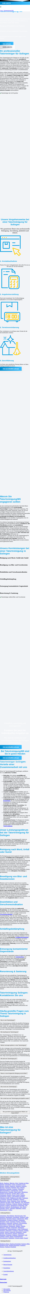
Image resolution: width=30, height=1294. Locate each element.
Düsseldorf (8, 1184)
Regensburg (3, 1201)
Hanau (7, 1208)
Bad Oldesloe (10, 1215)
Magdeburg (25, 1192)
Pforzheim (26, 1202)
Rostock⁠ (9, 1195)
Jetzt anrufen (6, 1289)
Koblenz (7, 1205)
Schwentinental (4, 1226)
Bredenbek (19, 1232)
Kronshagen (19, 1224)
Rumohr (15, 1233)
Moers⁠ (24, 1207)
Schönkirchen (3, 1229)
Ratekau (18, 1221)
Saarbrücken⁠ (3, 1196)
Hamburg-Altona (4, 1244)
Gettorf (24, 1232)
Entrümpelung (20, 957)
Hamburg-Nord (4, 1245)
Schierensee (21, 1233)
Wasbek (26, 1230)
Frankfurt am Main (23, 1183)
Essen (23, 1184)
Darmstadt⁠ (9, 1199)
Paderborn (13, 1201)
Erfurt (22, 1193)
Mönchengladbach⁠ (5, 1190)
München (12, 1183)
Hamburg (6, 1183)
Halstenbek (3, 1218)
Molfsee (18, 1226)
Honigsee (21, 1230)
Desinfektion (6, 800)
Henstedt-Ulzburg (11, 1218)
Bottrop (20, 1204)
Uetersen (9, 1224)
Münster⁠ (22, 1187)
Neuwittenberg (4, 1238)
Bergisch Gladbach (5, 1207)
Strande (2, 1233)
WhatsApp (6, 1292)
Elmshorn (22, 1217)
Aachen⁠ (21, 1190)
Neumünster (3, 1220)
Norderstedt (21, 1220)
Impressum (3, 1279)
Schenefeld (9, 1223)
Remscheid (21, 1205)
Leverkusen (3, 1199)
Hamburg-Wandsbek (10, 1247)
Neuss (18, 1201)
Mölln (26, 1218)
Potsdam (22, 1195)
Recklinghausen (15, 1207)
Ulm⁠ (22, 1202)
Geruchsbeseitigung (8, 1271)
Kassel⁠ (14, 1195)
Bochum (2, 1187)
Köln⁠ (16, 1183)
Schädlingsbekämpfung (21, 937)
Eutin (27, 1217)
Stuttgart (2, 1184)
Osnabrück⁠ (25, 1198)
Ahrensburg (3, 1215)
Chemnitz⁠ (10, 1192)
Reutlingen (25, 1204)
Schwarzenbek (23, 1223)
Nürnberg (18, 1186)
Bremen (2, 1186)
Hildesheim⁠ (19, 1208)
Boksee (12, 1236)
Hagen (18, 1195)
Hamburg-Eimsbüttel (15, 1244)
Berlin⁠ (1, 1183)
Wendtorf (2, 1230)
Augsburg (14, 1189)
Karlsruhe (9, 1189)
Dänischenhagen (12, 1229)
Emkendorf (21, 1235)
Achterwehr (12, 1232)
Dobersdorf (9, 1230)
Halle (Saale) (17, 1192)
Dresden (7, 1186)
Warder (7, 1236)
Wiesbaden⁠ (21, 1189)
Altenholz (7, 1227)
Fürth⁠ (12, 1202)
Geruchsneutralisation (6, 914)
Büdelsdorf (11, 1238)
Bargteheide (9, 1217)
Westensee (9, 1235)
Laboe (19, 1229)
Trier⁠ (26, 1205)
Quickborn (13, 1221)
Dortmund (19, 1184)
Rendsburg (3, 1223)
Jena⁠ (21, 1207)
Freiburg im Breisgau (5, 1193)
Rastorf (26, 1238)
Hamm (9, 1196)
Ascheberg (15, 1230)
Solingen (21, 1199)
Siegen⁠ (24, 1208)
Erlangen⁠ (2, 1205)
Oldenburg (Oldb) (5, 1198)
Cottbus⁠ (10, 1210)
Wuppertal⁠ (8, 1187)
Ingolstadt (23, 1201)
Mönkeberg (21, 1227)
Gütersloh (12, 1208)
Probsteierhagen (18, 1236)
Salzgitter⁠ (2, 1208)
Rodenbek (2, 1235)
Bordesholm (12, 1226)
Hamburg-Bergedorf (14, 1245)
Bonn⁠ (18, 1187)
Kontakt (5, 1274)
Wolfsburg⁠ (9, 1204)
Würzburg (2, 1204)
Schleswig (15, 1223)
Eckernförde (16, 1217)
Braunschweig (4, 1192)
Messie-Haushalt (7, 1264)
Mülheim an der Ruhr (15, 1198)
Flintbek (23, 1226)
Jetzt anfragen (7, 1290)
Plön (14, 1224)
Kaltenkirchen (20, 1218)
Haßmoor (14, 1235)
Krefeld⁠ (14, 1193)
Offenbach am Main (5, 1202)
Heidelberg (16, 1199)
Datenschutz (3, 1282)
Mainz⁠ (18, 1193)
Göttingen (14, 1204)
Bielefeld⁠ (13, 1187)
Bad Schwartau (19, 1215)
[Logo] (7, 10)
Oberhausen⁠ (3, 1195)
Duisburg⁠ (24, 1186)
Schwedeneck (8, 1233)
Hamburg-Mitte (25, 1244)
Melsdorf (2, 1227)
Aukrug (2, 1232)
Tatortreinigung (7, 826)
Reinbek (23, 1221)
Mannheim (3, 1189)
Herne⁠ (8, 1201)
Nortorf (7, 1232)
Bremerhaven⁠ (14, 1205)
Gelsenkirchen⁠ (14, 1190)
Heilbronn (17, 1202)
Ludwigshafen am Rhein (18, 1196)
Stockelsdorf (3, 1224)
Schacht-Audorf (19, 1238)
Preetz (7, 1221)
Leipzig (14, 1184)
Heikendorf (14, 1227)
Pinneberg (2, 1221)
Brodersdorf (24, 1229)
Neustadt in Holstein (12, 1220)
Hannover (12, 1186)
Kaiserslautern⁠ (4, 1210)
